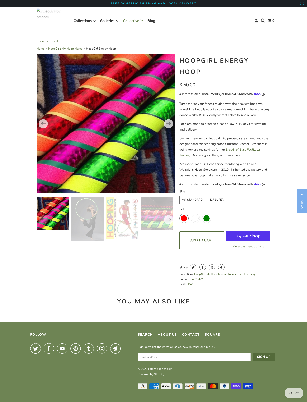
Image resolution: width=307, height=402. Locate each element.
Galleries (107, 20)
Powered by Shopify (151, 374)
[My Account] (257, 21)
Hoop (190, 284)
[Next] (168, 123)
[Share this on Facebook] (202, 267)
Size (182, 191)
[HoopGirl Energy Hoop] (106, 123)
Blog (151, 20)
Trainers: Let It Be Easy (241, 274)
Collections (83, 20)
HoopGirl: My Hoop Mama (65, 49)
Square (212, 334)
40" (194, 279)
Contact (191, 334)
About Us (167, 334)
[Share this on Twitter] (192, 267)
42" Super (216, 200)
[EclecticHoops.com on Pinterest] (76, 348)
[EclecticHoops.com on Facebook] (50, 348)
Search (145, 334)
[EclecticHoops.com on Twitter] (36, 348)
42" (200, 279)
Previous (42, 41)
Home (40, 49)
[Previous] (43, 123)
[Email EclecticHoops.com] (116, 348)
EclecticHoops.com (160, 369)
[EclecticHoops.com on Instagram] (103, 348)
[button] (302, 201)
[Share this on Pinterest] (211, 267)
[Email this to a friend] (221, 267)
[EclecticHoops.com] (49, 20)
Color (182, 209)
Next (54, 41)
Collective (131, 20)
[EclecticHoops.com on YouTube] (63, 348)
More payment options (248, 246)
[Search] (263, 21)
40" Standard (192, 200)
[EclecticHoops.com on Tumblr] (90, 348)
